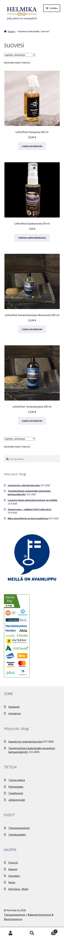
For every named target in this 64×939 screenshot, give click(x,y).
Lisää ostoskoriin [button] (32, 146)
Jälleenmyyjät (16, 799)
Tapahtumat (15, 793)
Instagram (14, 713)
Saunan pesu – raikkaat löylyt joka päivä (29, 509)
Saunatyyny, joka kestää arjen (24, 485)
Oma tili (13, 862)
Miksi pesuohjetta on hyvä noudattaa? (28, 518)
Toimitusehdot (17, 834)
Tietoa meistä (16, 780)
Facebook (13, 706)
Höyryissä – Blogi (18, 889)
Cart (49, 930)
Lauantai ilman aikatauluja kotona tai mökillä (32, 500)
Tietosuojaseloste (19, 828)
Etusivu (11, 31)
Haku (32, 933)
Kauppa (12, 869)
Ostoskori (14, 875)
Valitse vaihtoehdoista (32, 237)
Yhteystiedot (15, 786)
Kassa (11, 882)
